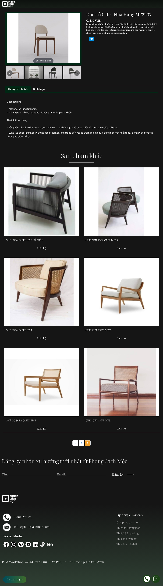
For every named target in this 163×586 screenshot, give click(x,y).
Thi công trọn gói (127, 539)
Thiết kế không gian (129, 528)
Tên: (5, 474)
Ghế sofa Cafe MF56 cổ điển (24, 240)
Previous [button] (10, 73)
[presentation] (86, 471)
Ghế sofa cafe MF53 (98, 330)
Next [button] (77, 73)
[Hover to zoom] (43, 37)
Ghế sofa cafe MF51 (98, 420)
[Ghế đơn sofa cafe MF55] (121, 201)
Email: (61, 474)
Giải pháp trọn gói (127, 522)
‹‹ (75, 442)
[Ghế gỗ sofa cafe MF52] (41, 382)
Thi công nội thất (127, 544)
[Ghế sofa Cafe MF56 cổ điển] (41, 201)
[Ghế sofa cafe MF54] (41, 292)
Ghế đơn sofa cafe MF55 (101, 240)
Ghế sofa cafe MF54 (19, 330)
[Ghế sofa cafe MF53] (121, 292)
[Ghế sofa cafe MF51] (121, 382)
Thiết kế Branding (128, 533)
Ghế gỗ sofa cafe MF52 (21, 420)
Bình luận (39, 89)
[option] (14, 73)
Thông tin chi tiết (18, 89)
